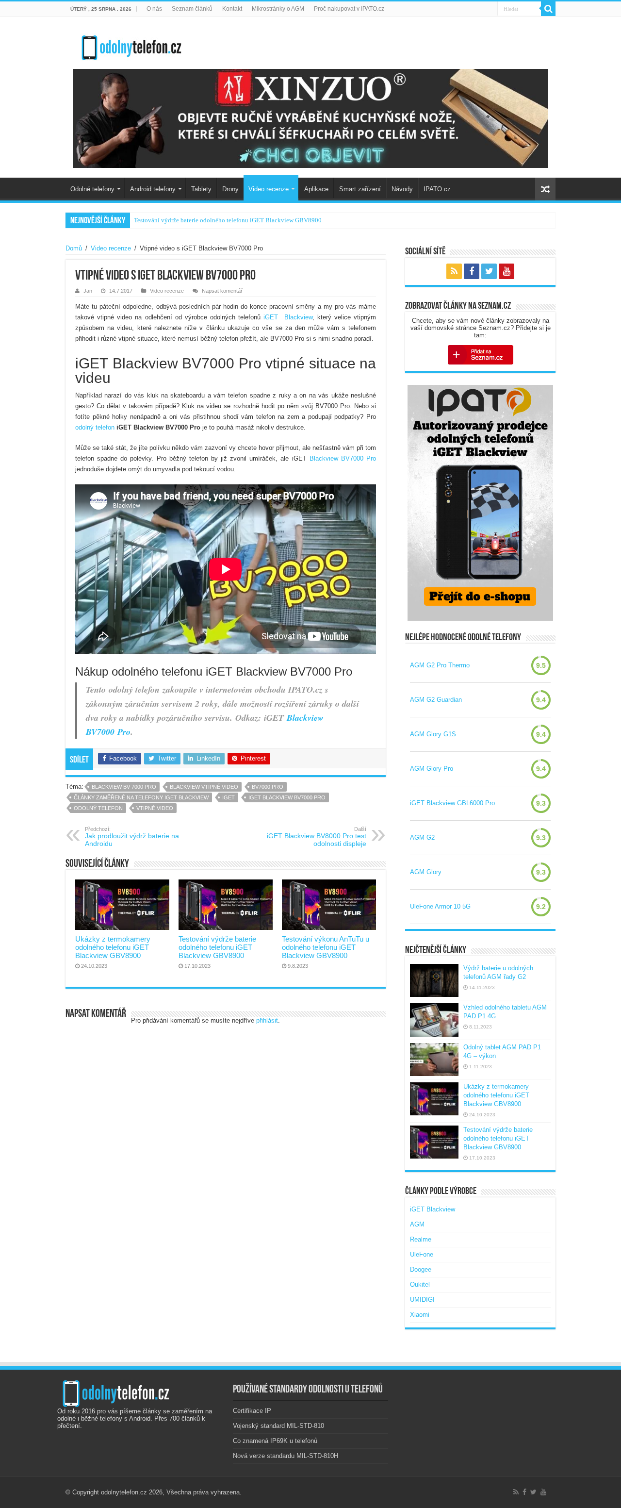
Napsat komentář (222, 291)
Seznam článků (192, 8)
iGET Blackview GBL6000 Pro (452, 803)
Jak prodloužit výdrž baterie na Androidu (132, 836)
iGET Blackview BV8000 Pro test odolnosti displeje (316, 836)
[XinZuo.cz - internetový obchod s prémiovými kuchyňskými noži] (310, 118)
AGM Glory (425, 872)
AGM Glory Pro (431, 768)
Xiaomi (419, 1314)
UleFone (421, 1254)
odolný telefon (94, 427)
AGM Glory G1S (433, 734)
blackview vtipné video (204, 787)
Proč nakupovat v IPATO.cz (349, 8)
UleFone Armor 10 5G (440, 906)
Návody (402, 189)
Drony (230, 189)
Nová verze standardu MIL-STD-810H (285, 1455)
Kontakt (232, 8)
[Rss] (454, 271)
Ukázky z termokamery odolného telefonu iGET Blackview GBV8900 (112, 947)
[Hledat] (548, 8)
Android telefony (153, 189)
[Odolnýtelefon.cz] (131, 45)
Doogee (420, 1269)
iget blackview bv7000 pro (287, 797)
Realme (420, 1239)
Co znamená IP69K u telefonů (275, 1440)
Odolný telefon (98, 808)
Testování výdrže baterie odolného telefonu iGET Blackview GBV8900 (217, 947)
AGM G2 (422, 837)
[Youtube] (506, 271)
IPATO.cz (437, 189)
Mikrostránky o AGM (278, 8)
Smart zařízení (360, 189)
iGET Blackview (287, 317)
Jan (87, 291)
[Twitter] (489, 271)
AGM (417, 1224)
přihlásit (267, 1020)
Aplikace (316, 189)
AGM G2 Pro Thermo (440, 665)
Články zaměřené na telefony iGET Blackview (141, 797)
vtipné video (154, 808)
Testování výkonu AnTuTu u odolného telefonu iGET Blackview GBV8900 (325, 947)
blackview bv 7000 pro (124, 787)
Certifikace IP (252, 1410)
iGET (228, 797)
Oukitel (420, 1284)
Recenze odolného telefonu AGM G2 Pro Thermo (198, 220)
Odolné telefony (92, 189)
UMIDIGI (422, 1299)
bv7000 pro (267, 787)
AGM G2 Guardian (436, 699)
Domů (73, 248)
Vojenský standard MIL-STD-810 (278, 1425)
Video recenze (268, 189)
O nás (154, 8)
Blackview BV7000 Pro (343, 458)
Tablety (201, 189)
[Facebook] (471, 271)
